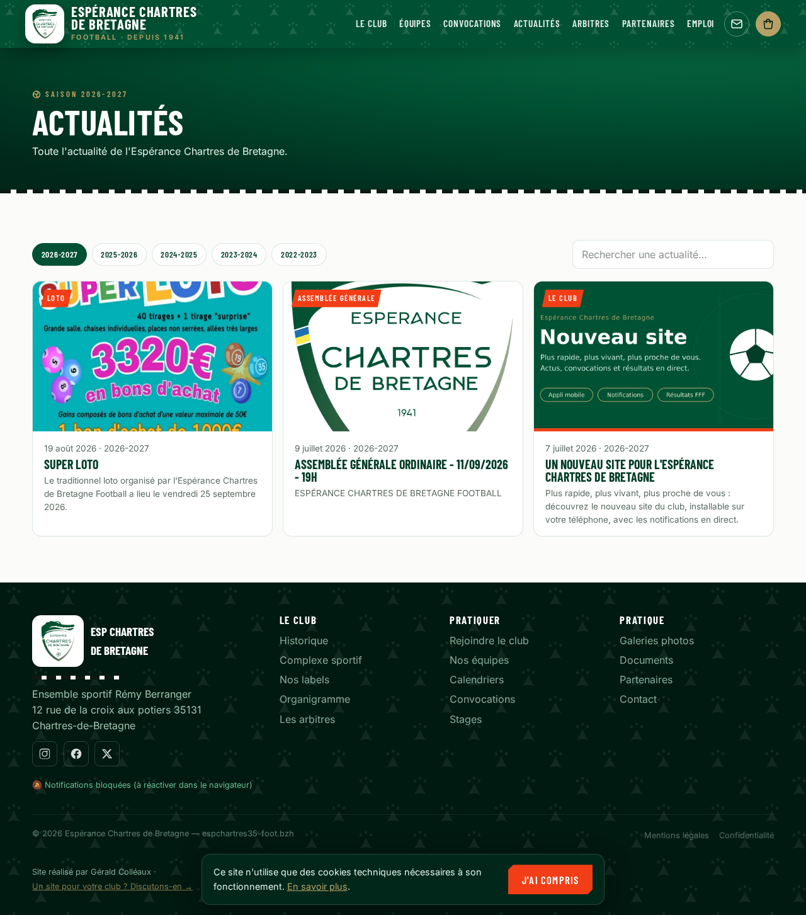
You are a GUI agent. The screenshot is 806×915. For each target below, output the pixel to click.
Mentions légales (676, 835)
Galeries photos (657, 640)
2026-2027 (59, 254)
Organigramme (315, 699)
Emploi (701, 23)
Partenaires (648, 23)
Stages (466, 719)
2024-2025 (179, 254)
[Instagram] (44, 753)
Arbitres (591, 23)
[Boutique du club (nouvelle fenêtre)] (768, 24)
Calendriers (477, 679)
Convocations (472, 23)
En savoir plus (317, 886)
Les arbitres (307, 719)
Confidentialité (746, 835)
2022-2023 (299, 254)
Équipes (415, 23)
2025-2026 (119, 254)
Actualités (537, 23)
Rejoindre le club (489, 640)
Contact (638, 699)
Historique (304, 640)
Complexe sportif (321, 660)
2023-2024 (239, 254)
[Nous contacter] (736, 24)
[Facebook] (76, 753)
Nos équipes (479, 660)
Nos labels (304, 679)
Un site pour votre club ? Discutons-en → (112, 886)
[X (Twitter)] (107, 753)
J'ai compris (550, 879)
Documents (646, 660)
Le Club (371, 23)
